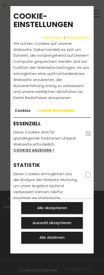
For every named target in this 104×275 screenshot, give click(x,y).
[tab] (22, 110)
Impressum (52, 37)
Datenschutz (78, 37)
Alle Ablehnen (52, 237)
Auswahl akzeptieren (52, 222)
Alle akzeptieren (52, 207)
